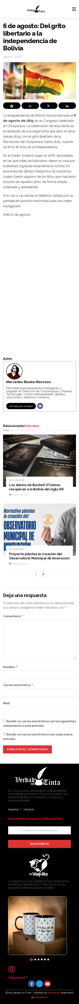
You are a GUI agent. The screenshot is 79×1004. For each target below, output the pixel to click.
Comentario (13, 616)
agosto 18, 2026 (19, 495)
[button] (31, 959)
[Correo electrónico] (40, 406)
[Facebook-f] (31, 983)
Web (6, 703)
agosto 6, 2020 (12, 56)
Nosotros (13, 809)
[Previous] (36, 574)
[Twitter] (39, 983)
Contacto (28, 809)
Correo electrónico (18, 685)
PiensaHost (41, 997)
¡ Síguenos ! (17, 977)
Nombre (10, 667)
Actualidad (17, 480)
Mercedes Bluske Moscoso (28, 382)
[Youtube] (47, 983)
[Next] (43, 574)
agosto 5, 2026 (19, 564)
